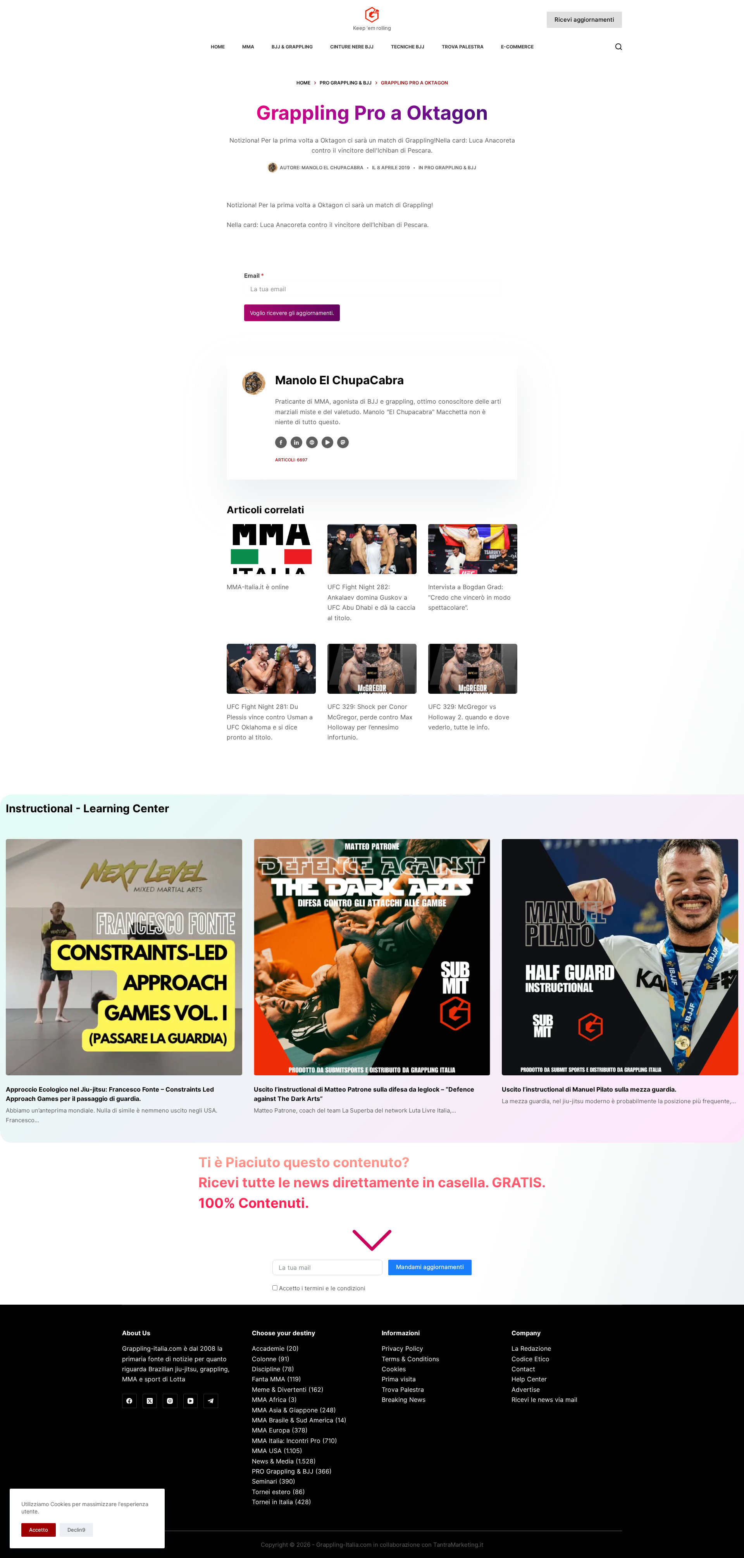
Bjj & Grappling (292, 47)
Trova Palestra (463, 47)
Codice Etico (530, 1359)
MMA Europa (271, 1430)
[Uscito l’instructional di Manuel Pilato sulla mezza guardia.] (620, 957)
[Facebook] (129, 1401)
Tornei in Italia (272, 1502)
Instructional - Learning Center (87, 808)
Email (254, 275)
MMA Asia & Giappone (285, 1410)
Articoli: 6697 (291, 460)
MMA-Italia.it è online (258, 587)
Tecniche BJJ (407, 47)
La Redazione (531, 1348)
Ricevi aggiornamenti (584, 19)
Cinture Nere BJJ (352, 47)
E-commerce (517, 47)
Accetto (38, 1530)
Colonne (264, 1359)
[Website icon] (312, 442)
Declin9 (76, 1530)
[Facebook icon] (281, 442)
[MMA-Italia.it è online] (271, 549)
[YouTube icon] (327, 442)
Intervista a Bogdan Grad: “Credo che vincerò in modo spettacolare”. (469, 597)
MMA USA (267, 1451)
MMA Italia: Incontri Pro (286, 1441)
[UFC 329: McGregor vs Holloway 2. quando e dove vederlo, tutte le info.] (472, 669)
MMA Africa (269, 1399)
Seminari (264, 1481)
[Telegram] (210, 1401)
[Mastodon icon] (343, 442)
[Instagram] (170, 1401)
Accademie (268, 1348)
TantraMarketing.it (458, 1544)
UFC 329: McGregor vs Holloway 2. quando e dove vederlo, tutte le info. (468, 717)
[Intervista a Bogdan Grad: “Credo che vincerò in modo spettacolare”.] (472, 549)
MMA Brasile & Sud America (292, 1420)
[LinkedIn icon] (296, 442)
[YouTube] (190, 1401)
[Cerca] (618, 46)
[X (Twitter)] (150, 1401)
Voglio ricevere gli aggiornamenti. (292, 313)
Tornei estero (271, 1492)
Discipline (266, 1369)
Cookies (394, 1369)
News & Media (273, 1461)
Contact (523, 1369)
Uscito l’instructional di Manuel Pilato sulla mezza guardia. (589, 1089)
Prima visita (399, 1379)
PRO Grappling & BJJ (450, 167)
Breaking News (403, 1399)
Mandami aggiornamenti (430, 1267)
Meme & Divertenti (279, 1389)
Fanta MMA (268, 1379)
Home (218, 47)
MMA (248, 47)
